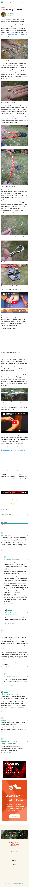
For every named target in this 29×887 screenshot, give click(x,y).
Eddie (11, 677)
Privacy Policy (14, 851)
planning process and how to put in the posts (12, 34)
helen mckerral (14, 614)
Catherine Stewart (9, 612)
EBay (16, 65)
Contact (14, 864)
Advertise (14, 860)
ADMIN (22, 883)
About (14, 856)
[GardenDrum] (14, 2)
